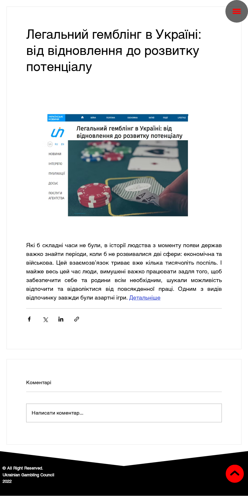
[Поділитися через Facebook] (29, 319)
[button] (236, 11)
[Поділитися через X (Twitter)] (45, 319)
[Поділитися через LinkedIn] (61, 319)
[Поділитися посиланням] (77, 319)
